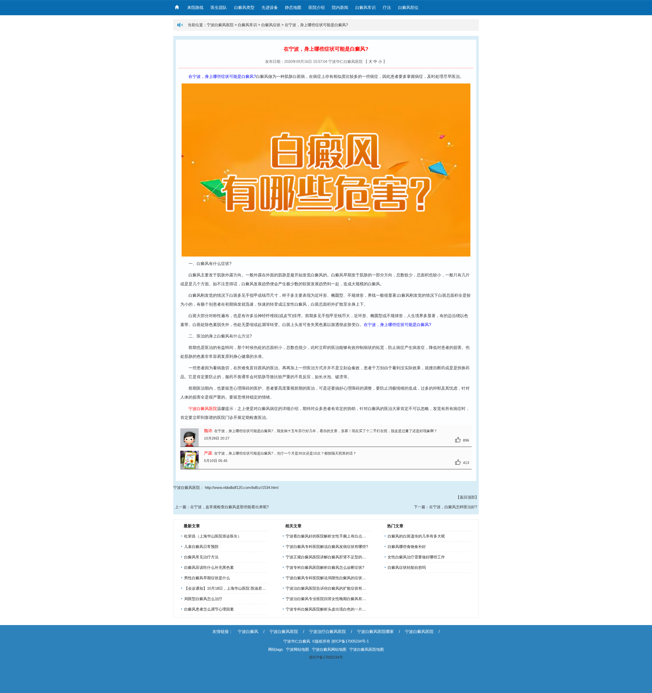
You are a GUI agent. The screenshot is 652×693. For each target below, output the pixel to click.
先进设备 (270, 7)
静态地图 (293, 7)
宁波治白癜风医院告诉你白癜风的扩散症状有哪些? (329, 588)
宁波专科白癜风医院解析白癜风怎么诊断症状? (325, 567)
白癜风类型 (244, 7)
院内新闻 (340, 7)
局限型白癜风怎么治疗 (203, 599)
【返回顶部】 (467, 497)
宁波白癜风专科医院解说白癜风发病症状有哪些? (327, 546)
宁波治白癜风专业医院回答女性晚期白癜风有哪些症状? (332, 599)
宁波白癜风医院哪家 (375, 631)
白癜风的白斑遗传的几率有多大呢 (416, 536)
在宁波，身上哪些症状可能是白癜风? (316, 25)
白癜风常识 (365, 7)
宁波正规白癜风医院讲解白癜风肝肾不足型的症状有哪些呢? (336, 557)
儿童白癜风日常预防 (201, 546)
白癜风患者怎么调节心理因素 (209, 609)
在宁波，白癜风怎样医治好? (453, 507)
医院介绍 (316, 7)
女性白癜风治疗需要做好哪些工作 (416, 557)
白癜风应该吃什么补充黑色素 (209, 567)
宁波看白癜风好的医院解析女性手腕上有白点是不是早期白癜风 (339, 536)
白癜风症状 (270, 25)
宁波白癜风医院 (220, 25)
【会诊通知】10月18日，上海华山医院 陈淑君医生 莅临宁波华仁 (239, 588)
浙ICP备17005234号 (326, 657)
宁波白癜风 (248, 631)
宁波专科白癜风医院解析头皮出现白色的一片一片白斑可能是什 (339, 609)
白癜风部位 (408, 7)
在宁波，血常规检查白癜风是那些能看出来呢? (229, 507)
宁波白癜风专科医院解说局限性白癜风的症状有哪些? (331, 578)
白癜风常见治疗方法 (201, 557)
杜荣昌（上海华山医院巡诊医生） (212, 536)
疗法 (387, 7)
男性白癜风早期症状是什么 (207, 578)
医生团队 (219, 7)
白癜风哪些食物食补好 (407, 546)
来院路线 (195, 7)
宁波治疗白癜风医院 (327, 631)
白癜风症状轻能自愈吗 (407, 567)
